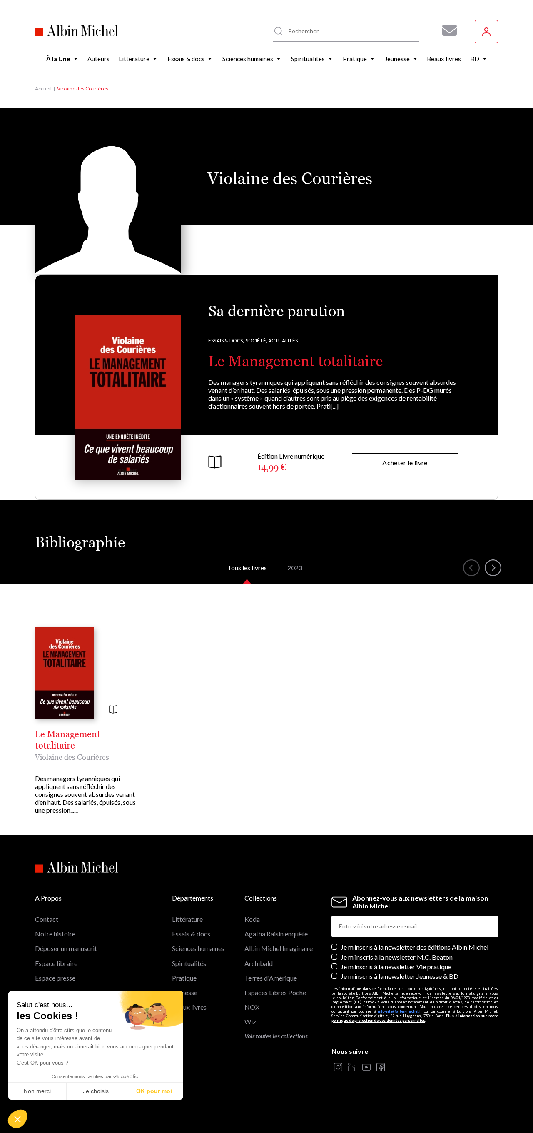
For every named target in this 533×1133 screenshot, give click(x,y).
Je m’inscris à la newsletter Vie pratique (396, 967)
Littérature (187, 919)
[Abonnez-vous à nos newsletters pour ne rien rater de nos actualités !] (446, 30)
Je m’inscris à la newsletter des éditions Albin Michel (414, 947)
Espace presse (55, 978)
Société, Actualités (272, 340)
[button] (17, 1119)
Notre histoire (55, 934)
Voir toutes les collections (276, 1036)
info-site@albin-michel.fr (400, 1011)
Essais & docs (191, 934)
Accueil (43, 88)
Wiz (250, 1022)
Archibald (258, 963)
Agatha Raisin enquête (276, 934)
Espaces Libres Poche (275, 992)
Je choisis (96, 1091)
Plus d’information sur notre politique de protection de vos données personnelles (414, 1018)
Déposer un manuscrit (66, 948)
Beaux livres (189, 1007)
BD (177, 1022)
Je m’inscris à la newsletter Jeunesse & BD (399, 976)
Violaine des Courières (72, 757)
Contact (46, 919)
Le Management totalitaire (295, 360)
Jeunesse (184, 992)
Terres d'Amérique (270, 978)
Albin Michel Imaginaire (278, 948)
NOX (251, 1007)
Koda (252, 919)
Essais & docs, (226, 340)
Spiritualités (189, 963)
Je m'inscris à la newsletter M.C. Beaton (397, 957)
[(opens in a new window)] (338, 1068)
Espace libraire (56, 963)
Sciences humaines (198, 948)
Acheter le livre (404, 463)
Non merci (37, 1091)
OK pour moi (154, 1091)
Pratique (184, 978)
